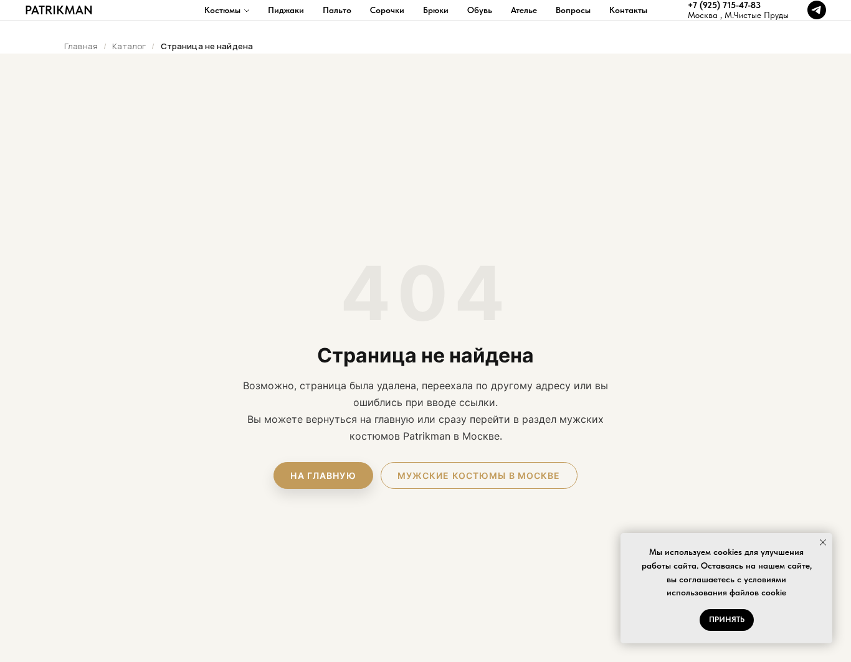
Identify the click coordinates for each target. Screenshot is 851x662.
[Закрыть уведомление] (823, 542)
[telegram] (816, 10)
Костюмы (222, 10)
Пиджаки (286, 10)
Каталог (129, 46)
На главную (323, 475)
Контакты (628, 10)
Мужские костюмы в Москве (479, 475)
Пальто (337, 10)
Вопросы (573, 10)
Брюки (436, 10)
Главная (81, 46)
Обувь (479, 10)
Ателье (524, 10)
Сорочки (387, 10)
